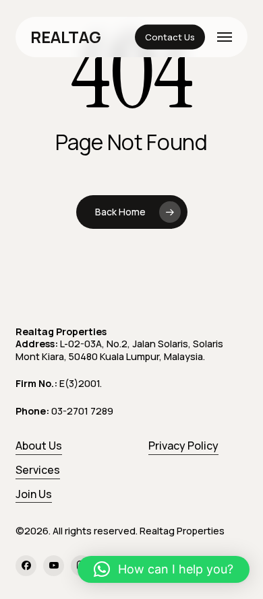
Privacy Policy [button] (183, 445)
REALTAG (65, 37)
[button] (224, 37)
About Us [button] (39, 445)
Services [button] (38, 469)
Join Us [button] (34, 494)
